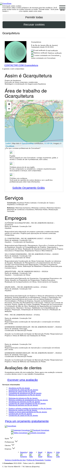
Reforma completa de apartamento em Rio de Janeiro (28, 400)
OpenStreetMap (28, 143)
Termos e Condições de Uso (15, 460)
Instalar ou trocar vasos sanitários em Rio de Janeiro (28, 412)
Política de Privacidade (35, 460)
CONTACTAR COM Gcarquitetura (21, 65)
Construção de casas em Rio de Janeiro (23, 415)
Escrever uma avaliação (22, 380)
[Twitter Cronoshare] (19, 433)
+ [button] (9, 104)
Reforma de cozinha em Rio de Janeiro (23, 410)
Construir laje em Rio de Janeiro (20, 413)
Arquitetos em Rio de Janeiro (19, 388)
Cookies (48, 460)
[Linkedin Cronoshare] (36, 433)
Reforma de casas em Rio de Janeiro (22, 391)
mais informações (48, 11)
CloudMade (10, 146)
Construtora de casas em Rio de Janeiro (23, 390)
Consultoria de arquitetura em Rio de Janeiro (25, 393)
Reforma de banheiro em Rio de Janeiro (23, 405)
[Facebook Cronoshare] (39, 430)
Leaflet (8, 143)
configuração (13, 11)
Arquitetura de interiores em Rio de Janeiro (24, 401)
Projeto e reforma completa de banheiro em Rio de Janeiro (30, 408)
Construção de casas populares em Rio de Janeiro (27, 403)
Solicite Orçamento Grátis (28, 187)
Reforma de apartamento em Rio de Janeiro (25, 395)
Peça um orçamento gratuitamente (27, 421)
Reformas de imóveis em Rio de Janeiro (23, 398)
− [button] (9, 109)
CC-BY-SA (48, 143)
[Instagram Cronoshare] (20, 430)
